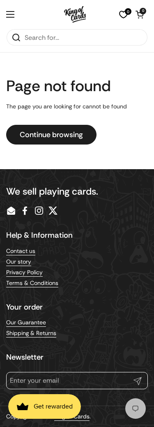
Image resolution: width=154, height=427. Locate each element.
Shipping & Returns (31, 333)
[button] (139, 14)
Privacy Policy (24, 272)
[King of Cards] (75, 14)
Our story (18, 261)
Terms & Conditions (32, 283)
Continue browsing (51, 135)
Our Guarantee (26, 322)
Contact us (20, 251)
